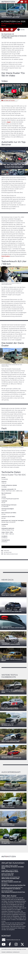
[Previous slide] (3, 160)
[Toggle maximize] (26, 148)
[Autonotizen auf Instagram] (16, 945)
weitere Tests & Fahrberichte (9, 676)
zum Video (9, 100)
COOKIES (3, 952)
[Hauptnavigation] (25, 1)
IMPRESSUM (9, 952)
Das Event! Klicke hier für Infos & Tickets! (11, 24)
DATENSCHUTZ (16, 952)
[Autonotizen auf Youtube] (3, 945)
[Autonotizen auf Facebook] (10, 945)
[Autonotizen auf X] (22, 945)
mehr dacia (7, 580)
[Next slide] (25, 160)
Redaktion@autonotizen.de (13, 939)
